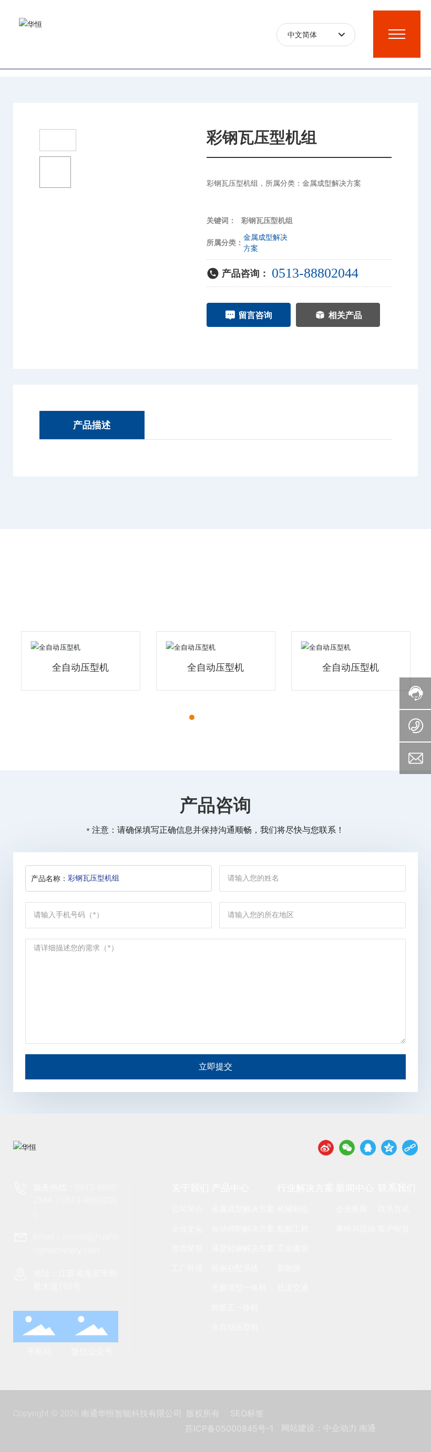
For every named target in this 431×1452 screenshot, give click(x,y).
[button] (173, 717)
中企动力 (340, 1428)
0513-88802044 (315, 273)
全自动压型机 (80, 667)
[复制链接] (410, 1148)
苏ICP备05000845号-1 (229, 1428)
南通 (367, 1428)
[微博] (326, 1148)
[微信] (347, 1148)
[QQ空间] (389, 1148)
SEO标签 (247, 1413)
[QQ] (368, 1148)
